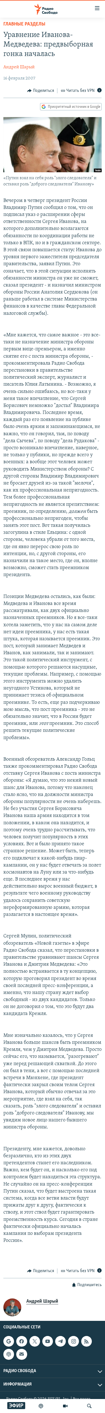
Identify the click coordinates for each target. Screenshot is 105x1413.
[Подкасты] (8, 1354)
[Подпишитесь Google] (8, 1341)
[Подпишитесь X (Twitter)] (34, 1341)
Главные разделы (24, 24)
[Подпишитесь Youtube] (47, 1341)
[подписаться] (21, 1354)
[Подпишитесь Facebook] (21, 1341)
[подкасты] (40, 1406)
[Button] (40, 90)
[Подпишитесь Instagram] (73, 1341)
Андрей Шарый (19, 67)
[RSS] (86, 1341)
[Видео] (65, 1406)
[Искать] (89, 1406)
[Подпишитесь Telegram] (60, 1341)
